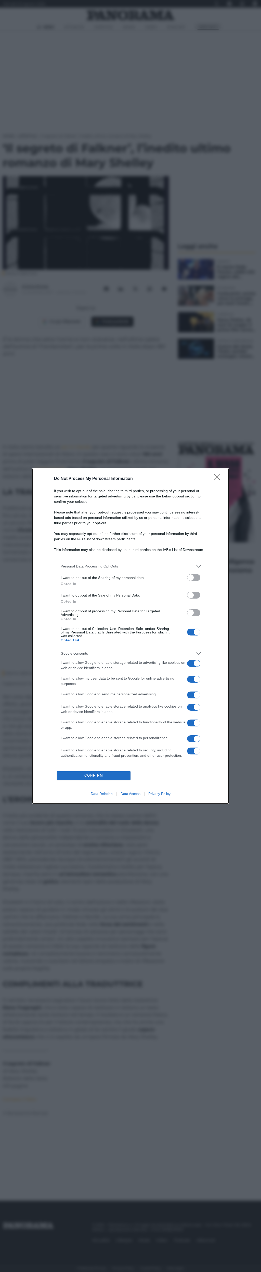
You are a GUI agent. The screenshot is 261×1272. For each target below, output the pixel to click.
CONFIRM (93, 775)
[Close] (219, 479)
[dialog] (130, 636)
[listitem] (130, 566)
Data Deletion (102, 794)
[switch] (193, 577)
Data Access (130, 794)
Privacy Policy (159, 794)
